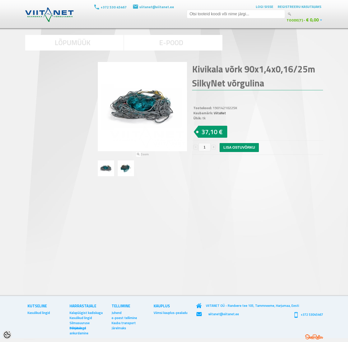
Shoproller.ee (314, 336)
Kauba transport (124, 322)
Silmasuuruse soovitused (80, 322)
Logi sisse (264, 6)
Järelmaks (119, 328)
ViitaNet (220, 113)
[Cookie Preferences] (7, 334)
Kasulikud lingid (39, 312)
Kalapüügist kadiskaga (86, 312)
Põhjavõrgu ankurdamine (79, 328)
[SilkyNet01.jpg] (106, 168)
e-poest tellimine (124, 317)
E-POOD (171, 42)
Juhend (117, 312)
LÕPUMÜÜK (72, 42)
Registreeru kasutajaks (299, 6)
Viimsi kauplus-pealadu (171, 312)
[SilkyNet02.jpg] (126, 168)
